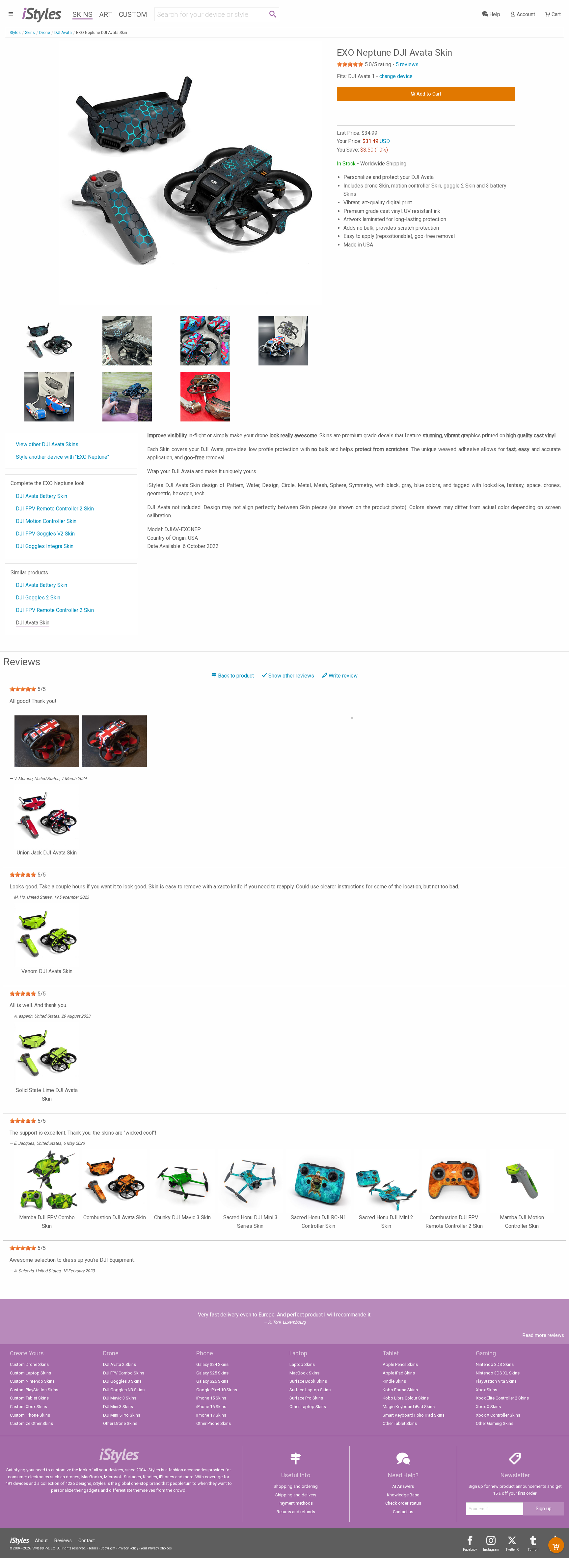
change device (396, 76)
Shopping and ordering (296, 1486)
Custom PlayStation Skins (34, 1389)
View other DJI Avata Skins (47, 444)
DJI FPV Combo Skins (123, 1372)
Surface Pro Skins (306, 1398)
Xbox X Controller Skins (498, 1415)
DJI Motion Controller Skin (46, 521)
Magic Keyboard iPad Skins (409, 1406)
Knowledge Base (403, 1494)
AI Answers (403, 1486)
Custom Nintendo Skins (32, 1381)
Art (105, 14)
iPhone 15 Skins (211, 1398)
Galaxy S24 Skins (212, 1364)
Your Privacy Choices (156, 1548)
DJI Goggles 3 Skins (122, 1381)
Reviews (63, 1540)
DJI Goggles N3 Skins (124, 1389)
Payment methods (296, 1503)
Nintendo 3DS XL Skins (498, 1372)
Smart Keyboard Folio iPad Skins (414, 1415)
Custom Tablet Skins (29, 1398)
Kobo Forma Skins (400, 1389)
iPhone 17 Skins (211, 1415)
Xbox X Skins (488, 1406)
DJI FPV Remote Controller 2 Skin (55, 508)
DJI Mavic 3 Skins (119, 1398)
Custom (133, 14)
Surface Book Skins (308, 1381)
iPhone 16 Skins (211, 1406)
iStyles (15, 32)
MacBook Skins (304, 1372)
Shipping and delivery (295, 1494)
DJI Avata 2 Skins (119, 1364)
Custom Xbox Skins (28, 1406)
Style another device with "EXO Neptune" (62, 457)
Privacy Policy (128, 1548)
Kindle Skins (394, 1381)
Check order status (403, 1503)
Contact (86, 1540)
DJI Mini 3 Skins (118, 1406)
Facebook (470, 1549)
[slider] (350, 64)
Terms (93, 1548)
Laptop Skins (302, 1364)
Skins (82, 14)
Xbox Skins (486, 1389)
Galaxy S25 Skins (212, 1372)
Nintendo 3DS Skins (495, 1364)
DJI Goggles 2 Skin (38, 597)
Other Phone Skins (213, 1423)
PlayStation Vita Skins (496, 1381)
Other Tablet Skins (400, 1423)
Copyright (107, 1548)
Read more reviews (543, 1335)
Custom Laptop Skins (30, 1372)
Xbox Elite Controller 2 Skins (502, 1398)
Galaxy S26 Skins (212, 1381)
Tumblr (533, 1549)
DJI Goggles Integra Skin (44, 546)
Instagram (491, 1549)
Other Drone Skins (120, 1423)
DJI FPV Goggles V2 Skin (45, 534)
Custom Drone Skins (29, 1364)
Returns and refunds (296, 1511)
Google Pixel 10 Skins (216, 1389)
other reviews (291, 676)
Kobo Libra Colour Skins (406, 1398)
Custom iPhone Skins (30, 1415)
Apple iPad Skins (399, 1372)
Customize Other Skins (31, 1423)
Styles (41, 13)
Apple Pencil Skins (400, 1364)
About (41, 1540)
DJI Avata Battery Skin (41, 496)
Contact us (403, 1511)
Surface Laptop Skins (310, 1389)
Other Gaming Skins (494, 1423)
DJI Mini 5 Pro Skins (121, 1415)
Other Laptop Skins (307, 1406)
